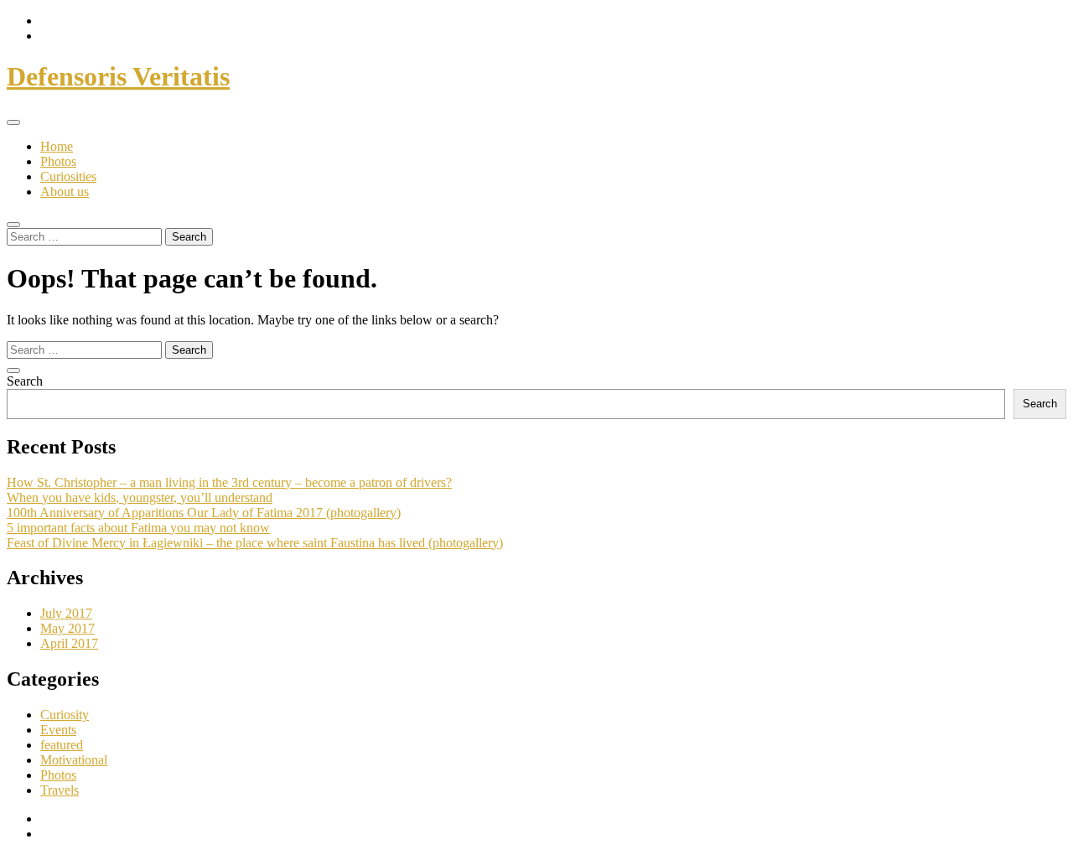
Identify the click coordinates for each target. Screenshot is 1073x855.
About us (64, 191)
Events (58, 730)
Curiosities (68, 176)
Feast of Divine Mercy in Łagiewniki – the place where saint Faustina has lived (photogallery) (255, 543)
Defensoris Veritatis (118, 76)
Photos (58, 161)
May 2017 (67, 628)
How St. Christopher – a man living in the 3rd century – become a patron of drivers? (229, 482)
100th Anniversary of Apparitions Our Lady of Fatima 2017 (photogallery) (204, 512)
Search (25, 381)
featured (61, 745)
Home (56, 146)
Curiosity (64, 714)
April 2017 (69, 643)
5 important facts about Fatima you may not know (138, 528)
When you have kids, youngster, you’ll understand (139, 497)
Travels (59, 790)
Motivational (73, 760)
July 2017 (66, 613)
